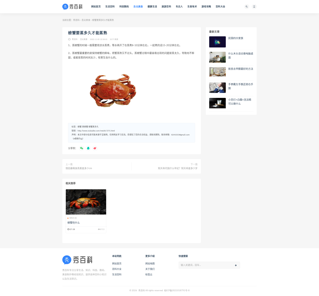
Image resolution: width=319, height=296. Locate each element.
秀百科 (76, 20)
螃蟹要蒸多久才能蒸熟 (87, 33)
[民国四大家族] (217, 41)
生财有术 (192, 6)
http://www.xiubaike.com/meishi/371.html (96, 131)
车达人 (179, 6)
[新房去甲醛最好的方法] (217, 71)
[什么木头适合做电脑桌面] (217, 58)
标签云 (148, 274)
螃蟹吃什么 (73, 223)
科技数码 (124, 6)
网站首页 (96, 6)
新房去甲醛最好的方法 (240, 69)
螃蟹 (80, 127)
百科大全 (220, 6)
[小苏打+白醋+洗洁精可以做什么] (217, 103)
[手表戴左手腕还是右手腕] (217, 87)
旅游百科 (166, 6)
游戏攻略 (206, 6)
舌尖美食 (138, 6)
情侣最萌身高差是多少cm (79, 168)
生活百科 (110, 6)
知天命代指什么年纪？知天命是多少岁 (178, 168)
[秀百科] (73, 6)
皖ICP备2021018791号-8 (177, 291)
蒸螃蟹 (85, 127)
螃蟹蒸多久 (94, 127)
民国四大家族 (235, 38)
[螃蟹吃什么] (86, 202)
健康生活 (152, 6)
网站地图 (150, 263)
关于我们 (150, 269)
